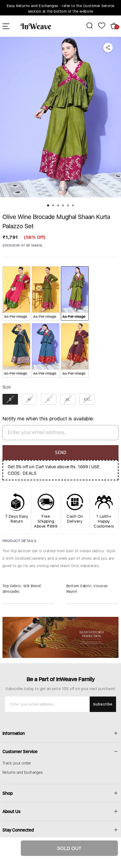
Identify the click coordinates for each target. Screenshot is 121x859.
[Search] (86, 25)
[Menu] (6, 26)
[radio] (16, 293)
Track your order (16, 763)
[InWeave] (36, 26)
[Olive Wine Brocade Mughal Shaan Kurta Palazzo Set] (60, 117)
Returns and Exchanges (22, 772)
